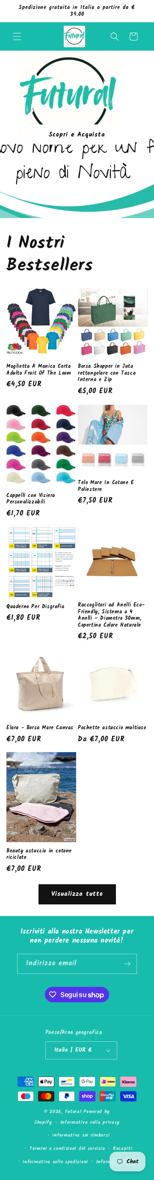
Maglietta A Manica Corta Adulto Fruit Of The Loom (38, 369)
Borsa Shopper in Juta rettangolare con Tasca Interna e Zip (107, 373)
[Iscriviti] (127, 964)
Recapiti (123, 1149)
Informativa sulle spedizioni (55, 1162)
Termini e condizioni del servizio (67, 1149)
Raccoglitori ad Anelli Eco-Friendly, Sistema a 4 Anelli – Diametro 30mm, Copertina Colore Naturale (111, 615)
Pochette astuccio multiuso (112, 728)
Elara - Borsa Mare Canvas (40, 728)
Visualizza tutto (77, 894)
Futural (73, 1112)
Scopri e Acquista (77, 134)
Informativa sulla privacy (90, 1122)
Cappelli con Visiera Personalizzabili (30, 499)
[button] (17, 36)
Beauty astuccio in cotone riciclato (39, 854)
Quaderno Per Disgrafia (35, 607)
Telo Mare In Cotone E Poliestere (106, 486)
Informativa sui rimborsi (81, 1135)
